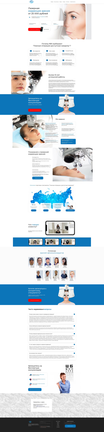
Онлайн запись (72, 1)
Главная (52, 1)
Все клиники (56, 1)
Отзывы (64, 1)
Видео (61, 1)
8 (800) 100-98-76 (70, 421)
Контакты (67, 1)
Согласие (45, 426)
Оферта (58, 422)
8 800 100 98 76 (46, 29)
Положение (42, 426)
